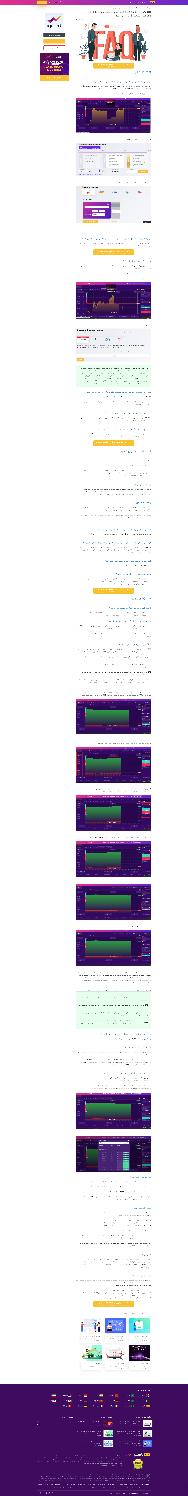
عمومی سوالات (95, 1487)
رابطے (116, 1487)
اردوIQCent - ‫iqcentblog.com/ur (138, 1493)
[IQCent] (54, 30)
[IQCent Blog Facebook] (52, 1493)
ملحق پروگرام (122, 1484)
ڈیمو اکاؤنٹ (84, 1487)
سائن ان (147, 1487)
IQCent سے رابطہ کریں (117, 1493)
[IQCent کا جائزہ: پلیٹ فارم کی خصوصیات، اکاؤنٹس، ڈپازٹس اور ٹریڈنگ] (139, 1353)
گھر (150, 8)
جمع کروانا (81, 1484)
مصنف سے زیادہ (129, 1313)
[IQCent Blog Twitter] (49, 1493)
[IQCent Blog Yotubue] (47, 1493)
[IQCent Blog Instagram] (41, 1493)
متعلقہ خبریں (144, 1313)
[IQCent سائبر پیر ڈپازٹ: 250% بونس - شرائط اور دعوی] (108, 1423)
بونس (125, 2)
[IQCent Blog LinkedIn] (44, 1493)
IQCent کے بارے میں (136, 1484)
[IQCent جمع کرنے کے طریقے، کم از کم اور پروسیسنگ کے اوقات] (91, 1353)
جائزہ (66, 1484)
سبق (131, 2)
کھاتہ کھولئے (54, 41)
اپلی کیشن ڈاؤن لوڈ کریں (53, 1484)
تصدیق (40, 1484)
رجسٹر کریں (42, 2)
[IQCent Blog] (138, 1457)
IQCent (147, 1484)
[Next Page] (149, 1374)
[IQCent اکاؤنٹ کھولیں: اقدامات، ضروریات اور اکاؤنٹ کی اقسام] (115, 1353)
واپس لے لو (101, 1484)
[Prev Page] (145, 1374)
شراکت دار (124, 1487)
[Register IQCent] (54, 63)
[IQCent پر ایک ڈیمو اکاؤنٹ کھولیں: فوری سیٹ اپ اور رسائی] (115, 1326)
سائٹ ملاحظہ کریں (54, 35)
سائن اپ (139, 1487)
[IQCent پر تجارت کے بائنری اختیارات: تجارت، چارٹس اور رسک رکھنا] (91, 1326)
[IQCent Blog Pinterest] (38, 1493)
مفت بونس (54, 47)
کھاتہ (132, 1487)
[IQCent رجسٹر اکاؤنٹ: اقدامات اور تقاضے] (139, 1326)
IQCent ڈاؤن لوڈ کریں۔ (57, 1487)
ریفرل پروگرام (73, 1487)
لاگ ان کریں (91, 1484)
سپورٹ (73, 1484)
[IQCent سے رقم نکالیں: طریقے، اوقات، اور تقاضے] (108, 1443)
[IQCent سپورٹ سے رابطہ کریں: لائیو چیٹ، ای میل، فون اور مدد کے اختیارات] (147, 1433)
